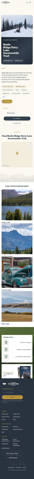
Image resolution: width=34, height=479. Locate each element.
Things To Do (16, 414)
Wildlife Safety (5, 448)
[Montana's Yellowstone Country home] (5, 2)
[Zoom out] (30, 146)
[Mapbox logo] (5, 166)
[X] (17, 464)
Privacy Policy (11, 467)
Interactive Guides (17, 429)
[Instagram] (13, 464)
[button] (17, 153)
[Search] (27, 2)
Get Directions (17, 123)
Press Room (18, 467)
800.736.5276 (13, 458)
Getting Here (5, 426)
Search (24, 467)
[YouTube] (23, 464)
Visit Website (17, 118)
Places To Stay (5, 416)
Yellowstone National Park (5, 440)
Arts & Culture (16, 416)
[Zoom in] (30, 144)
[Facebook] (10, 464)
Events (3, 419)
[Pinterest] (20, 464)
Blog (14, 419)
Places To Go (5, 414)
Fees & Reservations (16, 440)
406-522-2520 (11, 113)
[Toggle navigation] (31, 2)
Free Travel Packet (12, 453)
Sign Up (12, 397)
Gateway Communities (16, 444)
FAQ (3, 432)
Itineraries (15, 426)
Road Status (5, 443)
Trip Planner (5, 429)
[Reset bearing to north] (30, 148)
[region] (17, 154)
